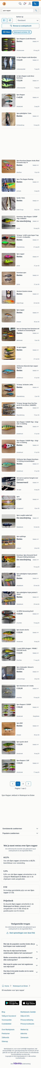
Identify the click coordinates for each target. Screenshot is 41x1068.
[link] (4, 3)
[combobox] (17, 10)
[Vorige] (12, 784)
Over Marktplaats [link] (8, 1030)
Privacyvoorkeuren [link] (27, 1024)
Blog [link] (3, 1012)
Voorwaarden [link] (7, 1020)
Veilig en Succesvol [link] (9, 1016)
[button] (24, 3)
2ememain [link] (24, 1037)
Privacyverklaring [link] (26, 1020)
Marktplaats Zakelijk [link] (28, 1012)
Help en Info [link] (24, 1016)
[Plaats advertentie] (35, 3)
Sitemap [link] (5, 1041)
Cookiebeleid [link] (6, 1024)
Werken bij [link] (24, 1030)
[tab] (4, 20)
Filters (7, 32)
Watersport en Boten (20, 32)
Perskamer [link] (6, 1034)
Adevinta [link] (23, 1034)
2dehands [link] (5, 1037)
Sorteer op (19, 17)
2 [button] (23, 784)
